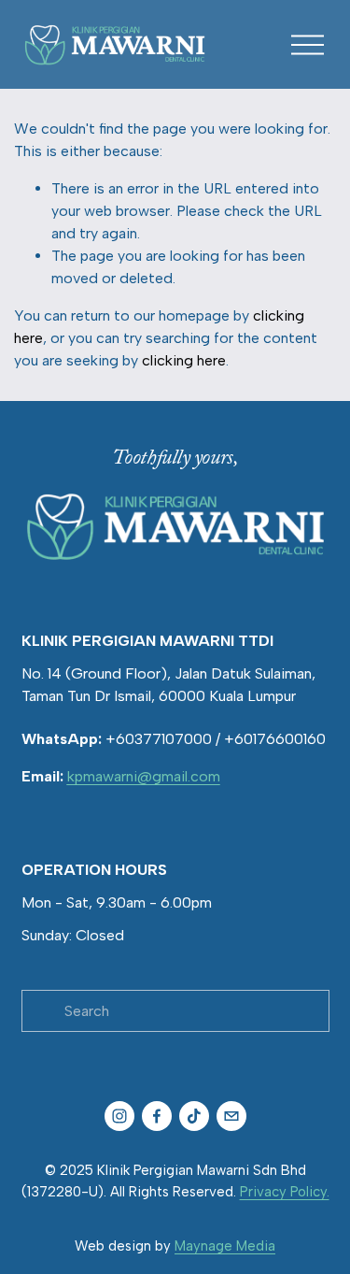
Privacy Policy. (284, 1191)
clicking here (184, 360)
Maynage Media (225, 1246)
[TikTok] (194, 1116)
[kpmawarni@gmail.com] (231, 1116)
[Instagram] (119, 1116)
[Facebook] (157, 1116)
